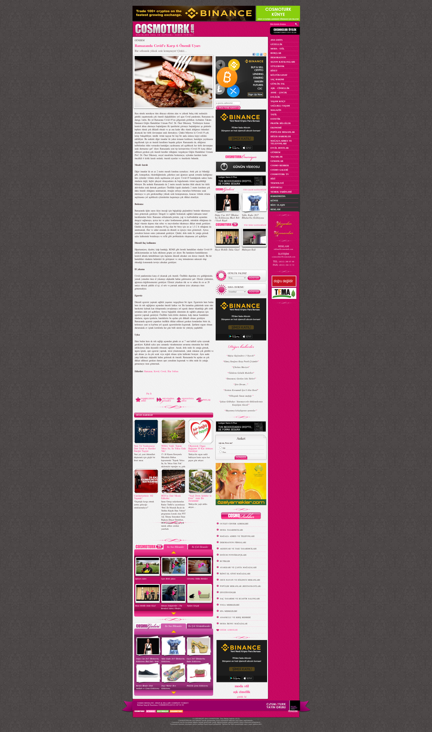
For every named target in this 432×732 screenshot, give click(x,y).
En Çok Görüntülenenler (199, 626)
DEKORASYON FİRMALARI (233, 542)
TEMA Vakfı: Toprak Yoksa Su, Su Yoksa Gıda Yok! (173, 448)
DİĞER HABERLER (144, 415)
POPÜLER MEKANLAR (283, 132)
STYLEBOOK (277, 66)
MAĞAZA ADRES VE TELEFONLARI (237, 536)
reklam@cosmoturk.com (283, 249)
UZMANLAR (277, 161)
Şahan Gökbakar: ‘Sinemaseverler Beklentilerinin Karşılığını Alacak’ (241, 403)
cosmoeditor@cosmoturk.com (283, 256)
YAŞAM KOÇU (278, 101)
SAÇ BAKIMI (277, 79)
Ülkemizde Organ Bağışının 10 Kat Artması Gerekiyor (200, 448)
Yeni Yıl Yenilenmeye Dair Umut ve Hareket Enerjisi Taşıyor (145, 448)
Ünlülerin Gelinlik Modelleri (241, 372)
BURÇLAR (276, 53)
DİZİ (273, 178)
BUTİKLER (225, 561)
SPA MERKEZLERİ (228, 611)
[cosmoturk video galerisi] (227, 225)
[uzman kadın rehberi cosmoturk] (241, 516)
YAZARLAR (276, 156)
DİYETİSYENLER (228, 592)
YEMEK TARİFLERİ (281, 192)
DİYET (274, 70)
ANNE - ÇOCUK (279, 92)
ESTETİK (275, 119)
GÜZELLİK (276, 44)
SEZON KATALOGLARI (283, 62)
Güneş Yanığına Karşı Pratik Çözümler (241, 361)
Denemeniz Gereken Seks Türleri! (241, 378)
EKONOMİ (276, 127)
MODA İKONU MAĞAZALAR (233, 623)
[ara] (296, 24)
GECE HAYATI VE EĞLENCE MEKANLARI (240, 579)
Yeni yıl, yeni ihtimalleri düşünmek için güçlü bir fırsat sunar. (144, 457)
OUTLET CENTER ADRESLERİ (234, 523)
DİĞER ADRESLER (229, 629)
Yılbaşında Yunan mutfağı (240, 395)
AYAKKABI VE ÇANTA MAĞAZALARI (238, 567)
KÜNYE (274, 200)
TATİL (274, 114)
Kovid (156, 371)
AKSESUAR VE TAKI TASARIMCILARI (238, 548)
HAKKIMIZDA (278, 196)
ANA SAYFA (276, 40)
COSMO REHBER (280, 165)
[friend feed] (261, 54)
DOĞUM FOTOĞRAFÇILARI (233, 554)
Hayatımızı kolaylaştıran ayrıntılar (241, 410)
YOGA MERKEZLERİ (229, 604)
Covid (163, 371)
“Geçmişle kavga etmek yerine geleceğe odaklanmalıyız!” (144, 504)
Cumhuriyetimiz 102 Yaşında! (143, 497)
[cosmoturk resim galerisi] (227, 189)
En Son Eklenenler (175, 546)
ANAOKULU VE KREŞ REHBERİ (235, 617)
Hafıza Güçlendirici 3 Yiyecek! (241, 355)
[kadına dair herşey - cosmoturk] (165, 35)
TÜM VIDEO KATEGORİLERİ (255, 225)
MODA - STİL (278, 48)
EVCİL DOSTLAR (280, 148)
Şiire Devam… (241, 384)
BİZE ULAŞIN (278, 205)
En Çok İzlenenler (200, 546)
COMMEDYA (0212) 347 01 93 (171, 705)
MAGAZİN (276, 110)
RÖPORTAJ (276, 187)
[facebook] (254, 54)
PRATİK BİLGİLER (281, 123)
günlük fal (241, 696)
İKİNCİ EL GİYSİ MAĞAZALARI (235, 573)
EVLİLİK (275, 97)
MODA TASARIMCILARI (231, 529)
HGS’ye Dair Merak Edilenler (171, 497)
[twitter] (257, 54)
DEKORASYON (278, 57)
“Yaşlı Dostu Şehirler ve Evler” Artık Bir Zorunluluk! (200, 498)
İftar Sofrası (173, 371)
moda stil (242, 685)
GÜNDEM (139, 40)
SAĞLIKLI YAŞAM (280, 105)
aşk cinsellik (241, 691)
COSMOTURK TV (280, 174)
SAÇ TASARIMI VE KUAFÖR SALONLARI (240, 598)
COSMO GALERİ (279, 170)
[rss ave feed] (265, 54)
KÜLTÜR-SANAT (279, 75)
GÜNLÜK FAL (278, 84)
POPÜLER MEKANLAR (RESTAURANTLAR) (240, 586)
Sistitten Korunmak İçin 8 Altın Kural (241, 390)
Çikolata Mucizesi (241, 367)
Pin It (149, 393)
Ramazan (148, 371)
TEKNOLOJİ (277, 183)
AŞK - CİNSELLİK (280, 88)
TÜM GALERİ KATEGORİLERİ (254, 189)
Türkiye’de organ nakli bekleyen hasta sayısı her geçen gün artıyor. (199, 457)
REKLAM (275, 209)
